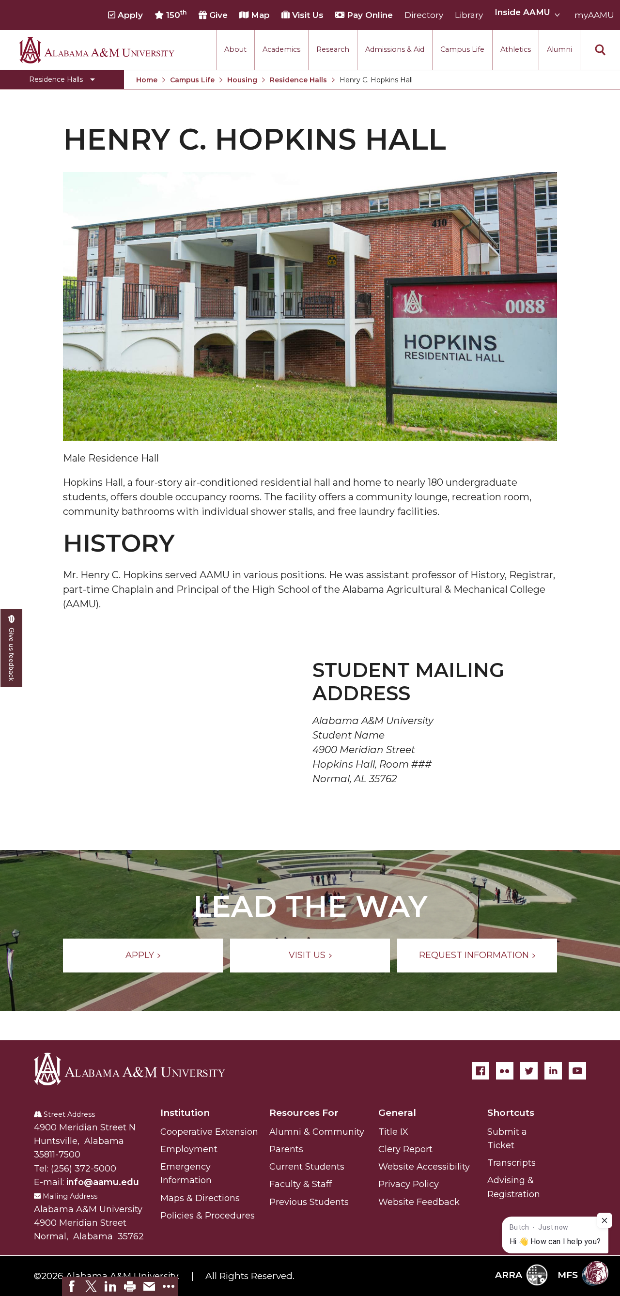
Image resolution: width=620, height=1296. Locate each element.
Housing (242, 80)
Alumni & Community (316, 1131)
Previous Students (309, 1202)
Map (259, 15)
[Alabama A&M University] (138, 1068)
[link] (71, 1286)
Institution (185, 1112)
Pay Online (368, 15)
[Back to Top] (572, 1175)
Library (469, 15)
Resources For (304, 1112)
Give (217, 15)
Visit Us (307, 15)
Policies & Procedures (207, 1215)
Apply (129, 15)
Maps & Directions (200, 1198)
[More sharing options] (168, 1286)
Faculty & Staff (300, 1184)
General (397, 1112)
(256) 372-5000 (83, 1168)
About (235, 49)
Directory (423, 15)
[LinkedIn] (553, 1071)
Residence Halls (298, 80)
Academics (281, 49)
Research (332, 49)
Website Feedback (419, 1202)
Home (146, 80)
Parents (286, 1149)
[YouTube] (577, 1071)
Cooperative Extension (209, 1131)
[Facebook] (480, 1071)
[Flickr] (504, 1071)
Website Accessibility (424, 1166)
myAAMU (594, 15)
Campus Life (462, 49)
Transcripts (511, 1162)
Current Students (306, 1166)
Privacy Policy (408, 1184)
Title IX (393, 1131)
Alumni (559, 49)
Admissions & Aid (394, 49)
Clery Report (405, 1149)
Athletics (515, 49)
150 (175, 14)
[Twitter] (529, 1071)
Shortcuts (510, 1112)
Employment (188, 1149)
